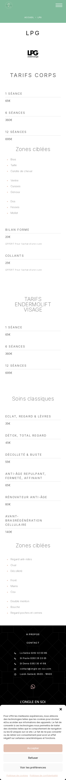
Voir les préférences (33, 767)
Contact (33, 642)
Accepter (33, 748)
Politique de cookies (17, 775)
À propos (33, 634)
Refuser (33, 757)
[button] (60, 709)
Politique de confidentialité (44, 775)
